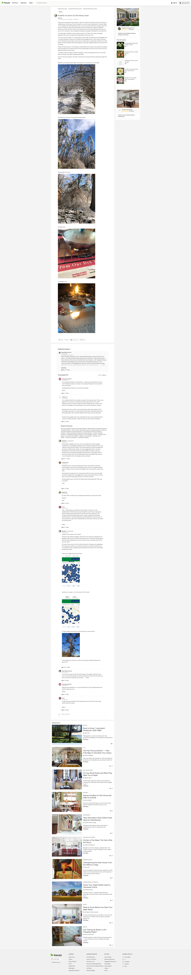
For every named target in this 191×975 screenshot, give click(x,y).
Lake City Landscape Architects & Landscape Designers (74, 428)
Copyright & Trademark (74, 970)
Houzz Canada (107, 957)
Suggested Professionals (110, 961)
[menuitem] (15, 3)
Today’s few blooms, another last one (131, 52)
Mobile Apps (71, 968)
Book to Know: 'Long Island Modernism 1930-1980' (94, 729)
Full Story (85, 739)
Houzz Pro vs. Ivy (90, 961)
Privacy (70, 961)
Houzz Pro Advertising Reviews (94, 963)
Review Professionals (109, 959)
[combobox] (58, 2)
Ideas (30, 3)
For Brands (89, 968)
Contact (106, 968)
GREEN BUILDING (87, 859)
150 (112, 788)
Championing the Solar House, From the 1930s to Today (97, 863)
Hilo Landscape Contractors (90, 434)
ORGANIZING (86, 815)
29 (112, 900)
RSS (126, 966)
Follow (83, 339)
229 (112, 923)
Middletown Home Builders (85, 436)
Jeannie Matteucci (90, 845)
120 (112, 855)
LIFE (84, 747)
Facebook (127, 961)
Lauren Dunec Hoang (90, 822)
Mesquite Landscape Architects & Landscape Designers (79, 433)
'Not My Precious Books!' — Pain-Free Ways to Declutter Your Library (97, 752)
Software (23, 3)
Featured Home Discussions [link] (75, 8)
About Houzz (72, 957)
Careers (70, 959)
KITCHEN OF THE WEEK (89, 837)
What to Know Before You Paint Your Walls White (97, 908)
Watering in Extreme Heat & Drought (131, 61)
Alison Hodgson (89, 755)
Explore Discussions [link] (62, 8)
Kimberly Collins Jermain (91, 912)
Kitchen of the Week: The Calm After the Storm (97, 841)
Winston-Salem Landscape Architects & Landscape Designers (86, 430)
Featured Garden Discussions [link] (90, 8)
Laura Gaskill (88, 800)
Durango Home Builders (71, 437)
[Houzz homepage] (5, 2)
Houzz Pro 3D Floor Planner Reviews (95, 966)
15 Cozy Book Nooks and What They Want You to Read (97, 774)
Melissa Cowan (89, 889)
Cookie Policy (72, 966)
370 (112, 766)
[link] (63, 368)
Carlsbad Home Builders (83, 437)
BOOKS (85, 725)
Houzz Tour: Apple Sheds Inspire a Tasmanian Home (96, 886)
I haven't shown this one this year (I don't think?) (131, 70)
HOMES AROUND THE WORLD (90, 882)
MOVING (85, 792)
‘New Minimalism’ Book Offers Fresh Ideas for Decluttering (97, 819)
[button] (83, 362)
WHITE (84, 904)
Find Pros (15, 3)
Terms (70, 963)
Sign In (106, 970)
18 (112, 878)
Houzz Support (108, 966)
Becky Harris (88, 777)
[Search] (37, 2)
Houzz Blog (127, 957)
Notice (74, 961)
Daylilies (60, 11)
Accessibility (107, 963)
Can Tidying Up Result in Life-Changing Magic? (95, 931)
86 (112, 811)
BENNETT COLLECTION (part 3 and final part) (130, 78)
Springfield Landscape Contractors (75, 434)
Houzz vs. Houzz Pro (91, 959)
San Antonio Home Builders (71, 436)
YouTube (127, 964)
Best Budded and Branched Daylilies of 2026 (131, 44)
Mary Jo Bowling (89, 934)
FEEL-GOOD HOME (87, 770)
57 (112, 833)
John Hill (87, 733)
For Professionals (91, 957)
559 (112, 945)
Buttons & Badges (91, 970)
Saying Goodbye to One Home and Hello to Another (97, 796)
